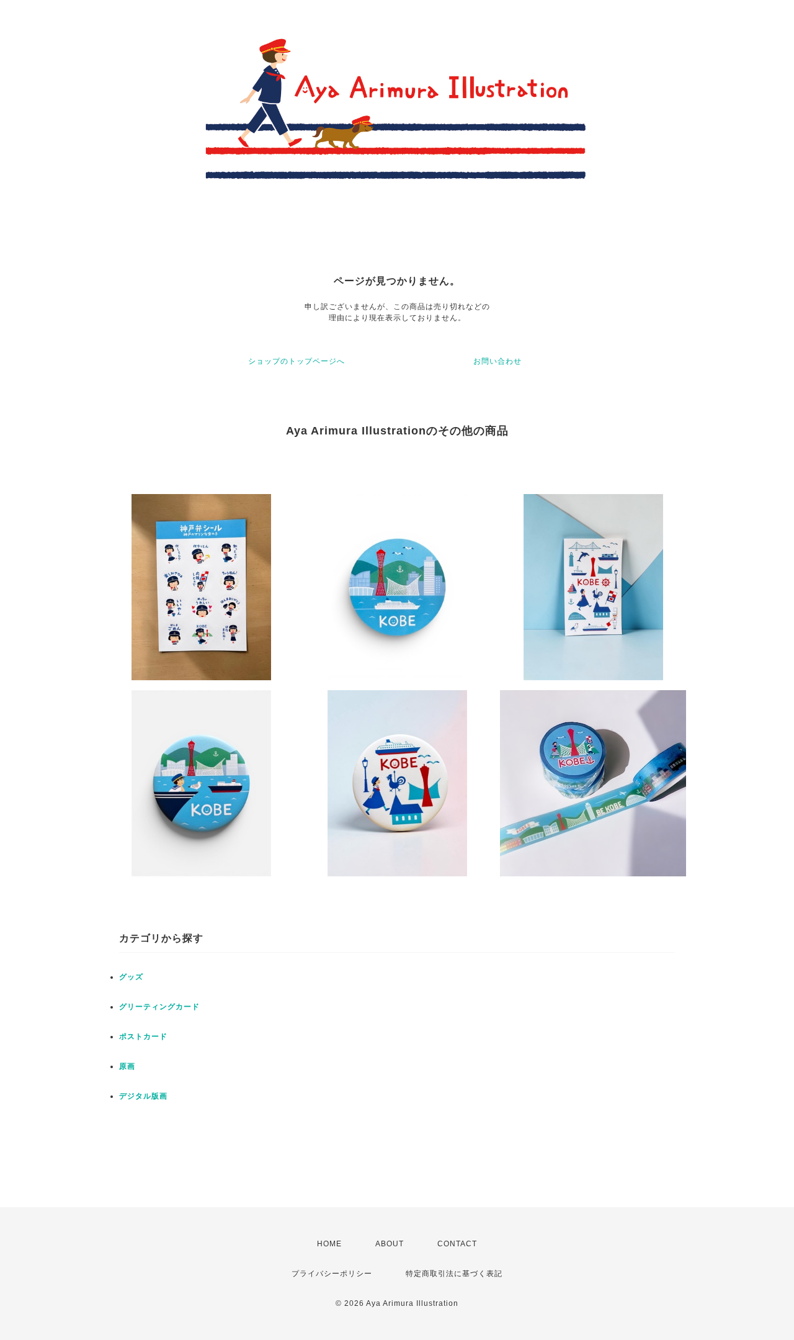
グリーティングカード (159, 1006)
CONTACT (457, 1243)
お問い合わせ (497, 361)
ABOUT (389, 1243)
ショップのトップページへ (296, 361)
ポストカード (143, 1036)
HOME (329, 1243)
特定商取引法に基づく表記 (454, 1273)
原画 (127, 1066)
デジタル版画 (143, 1096)
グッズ (131, 977)
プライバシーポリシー (332, 1273)
